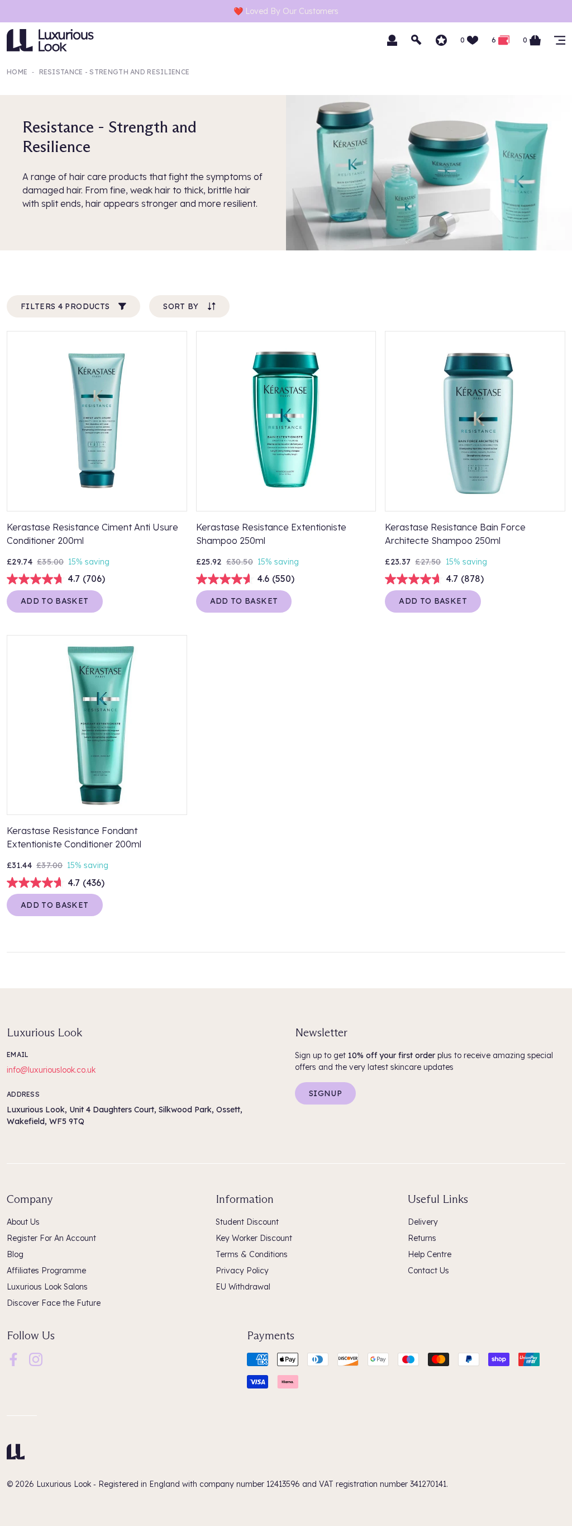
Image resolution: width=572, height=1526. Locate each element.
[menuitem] (13, 1359)
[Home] (16, 1452)
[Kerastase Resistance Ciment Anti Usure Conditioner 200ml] (97, 421)
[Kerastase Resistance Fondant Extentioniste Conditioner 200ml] (97, 725)
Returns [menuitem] (422, 1238)
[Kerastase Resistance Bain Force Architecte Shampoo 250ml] (475, 421)
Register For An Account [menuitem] (51, 1238)
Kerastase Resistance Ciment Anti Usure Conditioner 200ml (92, 534)
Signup (325, 1093)
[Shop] (559, 40)
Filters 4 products (65, 306)
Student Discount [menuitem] (247, 1222)
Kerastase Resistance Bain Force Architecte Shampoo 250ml (455, 534)
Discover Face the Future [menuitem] (54, 1303)
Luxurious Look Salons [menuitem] (47, 1287)
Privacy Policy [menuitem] (242, 1271)
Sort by (180, 306)
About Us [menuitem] (23, 1222)
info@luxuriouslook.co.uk (51, 1070)
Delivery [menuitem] (423, 1222)
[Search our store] (416, 40)
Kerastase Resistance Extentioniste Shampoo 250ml (271, 534)
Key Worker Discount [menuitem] (254, 1238)
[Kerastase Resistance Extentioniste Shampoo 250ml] (286, 421)
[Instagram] (35, 1359)
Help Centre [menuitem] (429, 1254)
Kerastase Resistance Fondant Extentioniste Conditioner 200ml (74, 837)
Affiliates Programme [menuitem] (46, 1271)
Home (17, 72)
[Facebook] (13, 1359)
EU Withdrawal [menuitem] (243, 1287)
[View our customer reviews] (441, 40)
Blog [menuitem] (15, 1254)
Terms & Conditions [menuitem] (252, 1254)
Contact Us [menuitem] (428, 1271)
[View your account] (392, 40)
